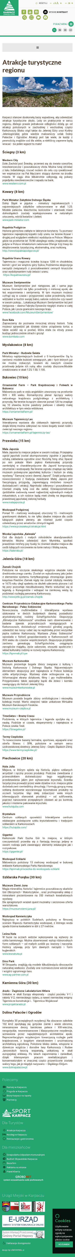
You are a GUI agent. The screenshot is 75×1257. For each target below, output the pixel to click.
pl (54, 30)
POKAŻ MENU (60, 24)
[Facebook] (24, 12)
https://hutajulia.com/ (14, 827)
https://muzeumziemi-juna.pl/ (19, 908)
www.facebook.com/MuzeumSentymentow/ (27, 312)
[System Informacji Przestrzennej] (23, 1234)
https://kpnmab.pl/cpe (14, 653)
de (65, 30)
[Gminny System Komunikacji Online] (23, 1221)
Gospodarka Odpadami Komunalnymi (25, 1154)
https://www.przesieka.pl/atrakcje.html (24, 526)
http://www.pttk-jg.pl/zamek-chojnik (22, 596)
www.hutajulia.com (13, 806)
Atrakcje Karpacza (15, 1130)
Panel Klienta (13, 1171)
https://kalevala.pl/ (12, 550)
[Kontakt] (6, 1206)
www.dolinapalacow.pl (14, 1067)
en (60, 30)
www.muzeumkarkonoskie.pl (18, 687)
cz (70, 30)
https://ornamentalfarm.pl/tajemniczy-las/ (26, 432)
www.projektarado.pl (13, 1004)
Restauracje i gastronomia (19, 1139)
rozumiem (64, 1244)
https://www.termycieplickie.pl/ (19, 750)
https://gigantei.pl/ (12, 851)
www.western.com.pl (14, 183)
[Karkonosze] (38, 1206)
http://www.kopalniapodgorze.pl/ (20, 250)
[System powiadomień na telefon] (25, 1206)
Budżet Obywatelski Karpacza (21, 1159)
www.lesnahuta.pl (12, 953)
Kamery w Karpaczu (16, 1087)
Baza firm (11, 1163)
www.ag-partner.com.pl (15, 974)
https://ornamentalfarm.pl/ (17, 411)
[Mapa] (31, 17)
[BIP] (14, 1206)
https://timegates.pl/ (14, 729)
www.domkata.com (13, 336)
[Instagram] (36, 12)
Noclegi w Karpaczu (16, 1134)
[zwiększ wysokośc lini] (60, 3)
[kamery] (38, 17)
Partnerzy (11, 1099)
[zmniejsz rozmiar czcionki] (50, 3)
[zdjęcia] (45, 17)
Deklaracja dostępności (18, 1243)
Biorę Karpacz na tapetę (18, 1095)
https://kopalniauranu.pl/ (16, 275)
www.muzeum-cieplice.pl (16, 708)
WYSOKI (58, 12)
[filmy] (30, 12)
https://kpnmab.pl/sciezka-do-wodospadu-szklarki (30, 869)
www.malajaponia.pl (13, 502)
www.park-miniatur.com (15, 220)
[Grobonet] (23, 1178)
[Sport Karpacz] (16, 1112)
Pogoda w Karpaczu (17, 1091)
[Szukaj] (24, 17)
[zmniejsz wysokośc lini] (66, 3)
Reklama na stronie (16, 1167)
